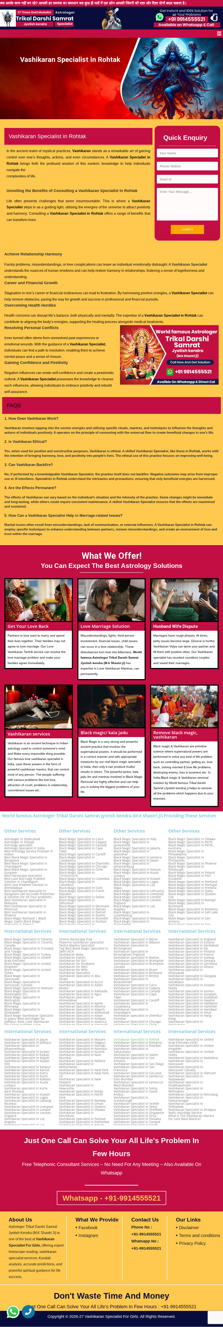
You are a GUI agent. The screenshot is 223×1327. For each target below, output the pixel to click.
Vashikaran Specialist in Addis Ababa (81, 987)
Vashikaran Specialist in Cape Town (135, 996)
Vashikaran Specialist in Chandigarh (131, 1011)
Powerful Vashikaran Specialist (81, 942)
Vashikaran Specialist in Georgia (191, 960)
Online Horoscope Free (75, 939)
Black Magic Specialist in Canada (83, 845)
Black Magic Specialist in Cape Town (81, 850)
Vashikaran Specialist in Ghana (190, 966)
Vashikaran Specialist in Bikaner (137, 942)
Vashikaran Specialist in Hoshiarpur (185, 1023)
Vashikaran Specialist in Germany (192, 963)
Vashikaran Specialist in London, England (27, 1114)
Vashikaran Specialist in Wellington (185, 1090)
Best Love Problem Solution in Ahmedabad (26, 886)
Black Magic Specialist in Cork (80, 887)
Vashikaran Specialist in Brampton (139, 960)
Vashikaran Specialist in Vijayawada (185, 1078)
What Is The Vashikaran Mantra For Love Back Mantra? (191, 1117)
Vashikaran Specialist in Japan (26, 1039)
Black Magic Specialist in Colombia (84, 878)
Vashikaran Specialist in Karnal (26, 1070)
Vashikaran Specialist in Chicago (137, 1021)
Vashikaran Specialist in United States (191, 1053)
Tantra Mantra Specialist (77, 945)
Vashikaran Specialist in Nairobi (82, 1045)
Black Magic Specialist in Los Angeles (134, 908)
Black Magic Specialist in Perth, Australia (190, 847)
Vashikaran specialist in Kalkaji (26, 1054)
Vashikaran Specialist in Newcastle (76, 1087)
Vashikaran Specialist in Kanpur (27, 1067)
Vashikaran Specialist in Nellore (82, 1060)
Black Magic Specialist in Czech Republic (81, 892)
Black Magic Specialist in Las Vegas (134, 886)
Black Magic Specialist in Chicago (83, 866)
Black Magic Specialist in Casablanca (77, 859)
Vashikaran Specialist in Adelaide (83, 991)
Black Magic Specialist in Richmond (186, 905)
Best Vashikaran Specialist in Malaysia (25, 902)
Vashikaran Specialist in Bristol (136, 975)
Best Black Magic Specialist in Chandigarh (25, 865)
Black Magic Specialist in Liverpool (139, 893)
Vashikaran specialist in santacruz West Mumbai (138, 1084)
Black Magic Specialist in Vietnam (28, 988)
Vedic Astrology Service (185, 1112)
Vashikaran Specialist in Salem (136, 1054)
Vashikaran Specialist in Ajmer (81, 1003)
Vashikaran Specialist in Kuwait (27, 1094)
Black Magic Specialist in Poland (191, 872)
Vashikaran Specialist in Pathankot (84, 1121)
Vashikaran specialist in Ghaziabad (185, 971)
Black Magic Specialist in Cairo (81, 839)
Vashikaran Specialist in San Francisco (134, 1068)
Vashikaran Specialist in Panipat (82, 1118)
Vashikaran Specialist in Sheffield (138, 1109)
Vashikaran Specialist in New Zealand (80, 1081)
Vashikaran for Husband (76, 963)
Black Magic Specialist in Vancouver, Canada (22, 983)
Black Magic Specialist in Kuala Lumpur (136, 874)
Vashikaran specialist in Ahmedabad (76, 999)
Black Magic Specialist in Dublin (82, 915)
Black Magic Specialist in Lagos (136, 881)
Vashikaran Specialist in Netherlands (76, 1065)
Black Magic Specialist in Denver (82, 909)
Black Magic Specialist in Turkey (27, 954)
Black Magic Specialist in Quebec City (192, 895)
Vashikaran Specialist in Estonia (191, 942)
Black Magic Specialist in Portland (192, 881)
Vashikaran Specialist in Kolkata (27, 1079)
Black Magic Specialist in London (137, 897)
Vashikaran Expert (72, 957)
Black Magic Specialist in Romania (193, 909)
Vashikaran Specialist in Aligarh (82, 1009)
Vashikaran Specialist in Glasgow (192, 975)
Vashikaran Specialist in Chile (135, 1024)
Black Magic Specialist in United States (27, 971)
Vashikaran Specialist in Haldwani (193, 1003)
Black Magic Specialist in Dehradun (77, 902)
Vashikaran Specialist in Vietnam (192, 1073)
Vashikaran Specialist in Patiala (81, 1125)
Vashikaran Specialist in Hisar (189, 1012)
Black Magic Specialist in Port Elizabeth (189, 877)
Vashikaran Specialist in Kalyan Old (27, 1062)
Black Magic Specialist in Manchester (131, 923)
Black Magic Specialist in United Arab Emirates (27, 959)
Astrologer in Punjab (19, 842)
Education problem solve (22, 1024)
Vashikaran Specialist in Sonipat (137, 1121)
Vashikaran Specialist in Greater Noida (191, 987)
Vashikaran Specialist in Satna (135, 1088)
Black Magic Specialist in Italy (135, 839)
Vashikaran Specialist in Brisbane (138, 972)
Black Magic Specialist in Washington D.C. (22, 993)
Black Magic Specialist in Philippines (186, 859)
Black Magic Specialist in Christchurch (77, 874)
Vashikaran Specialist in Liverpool (28, 1106)
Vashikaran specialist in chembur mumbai (138, 1017)
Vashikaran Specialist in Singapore (139, 1112)
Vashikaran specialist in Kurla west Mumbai (25, 1090)
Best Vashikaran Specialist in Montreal (25, 908)
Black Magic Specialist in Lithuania (139, 890)
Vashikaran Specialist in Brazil (135, 969)
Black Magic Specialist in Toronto (28, 939)
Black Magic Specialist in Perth (190, 842)
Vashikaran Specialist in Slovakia (137, 1118)
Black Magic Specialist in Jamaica (138, 857)
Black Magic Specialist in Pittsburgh (186, 868)
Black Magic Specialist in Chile (81, 869)
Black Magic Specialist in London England (137, 902)
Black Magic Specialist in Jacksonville (131, 844)
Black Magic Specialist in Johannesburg (131, 865)
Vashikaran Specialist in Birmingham (131, 947)
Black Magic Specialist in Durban (83, 921)
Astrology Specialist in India (24, 848)
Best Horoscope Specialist (23, 875)
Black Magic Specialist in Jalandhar (131, 853)
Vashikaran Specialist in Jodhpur (28, 1042)
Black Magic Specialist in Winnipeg (22, 1005)
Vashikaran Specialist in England (192, 939)
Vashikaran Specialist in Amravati (83, 1024)
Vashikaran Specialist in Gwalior (191, 1000)
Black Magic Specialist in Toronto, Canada (28, 944)
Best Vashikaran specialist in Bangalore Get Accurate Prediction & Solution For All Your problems (29, 894)
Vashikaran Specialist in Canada (137, 991)
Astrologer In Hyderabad (22, 839)
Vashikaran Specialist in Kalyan (27, 1057)
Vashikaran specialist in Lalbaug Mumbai (27, 1102)
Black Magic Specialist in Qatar (190, 890)
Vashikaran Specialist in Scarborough (131, 1099)
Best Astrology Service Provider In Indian (28, 853)
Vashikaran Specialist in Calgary (137, 988)
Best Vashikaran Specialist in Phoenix (25, 914)
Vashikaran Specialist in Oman (81, 1103)
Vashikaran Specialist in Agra (80, 994)
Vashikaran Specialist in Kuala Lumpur (26, 1084)
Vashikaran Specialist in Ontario (82, 1106)
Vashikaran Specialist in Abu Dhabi (79, 977)
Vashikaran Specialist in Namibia (83, 1048)
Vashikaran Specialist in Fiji (188, 948)
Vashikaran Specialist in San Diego (139, 1063)
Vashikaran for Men (73, 966)
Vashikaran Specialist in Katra (26, 1073)
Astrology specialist (18, 845)
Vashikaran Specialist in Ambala (82, 1018)
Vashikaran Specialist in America (82, 1021)
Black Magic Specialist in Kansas (137, 869)
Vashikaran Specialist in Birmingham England (131, 953)
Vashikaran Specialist (74, 972)
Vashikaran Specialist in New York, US (84, 1075)
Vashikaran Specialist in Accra (81, 982)
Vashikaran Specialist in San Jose (137, 1073)
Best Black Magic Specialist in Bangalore (25, 859)
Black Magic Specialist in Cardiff (82, 854)
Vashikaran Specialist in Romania (138, 1042)
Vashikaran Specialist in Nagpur (82, 1042)
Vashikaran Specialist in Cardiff (136, 1000)
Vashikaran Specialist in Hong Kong (189, 1017)
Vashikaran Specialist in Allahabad (84, 1012)
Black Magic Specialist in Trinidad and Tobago (28, 950)
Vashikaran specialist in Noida (81, 1091)
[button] (219, 33)
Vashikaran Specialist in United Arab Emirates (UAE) (191, 1041)
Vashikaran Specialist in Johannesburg (21, 1047)
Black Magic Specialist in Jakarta (137, 848)
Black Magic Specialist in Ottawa (191, 839)
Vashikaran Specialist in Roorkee (137, 1045)
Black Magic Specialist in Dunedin (83, 918)
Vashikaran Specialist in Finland (191, 951)
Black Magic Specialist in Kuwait (137, 878)
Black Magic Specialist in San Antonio (189, 920)
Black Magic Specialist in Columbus (77, 883)
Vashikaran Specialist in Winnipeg (193, 1094)
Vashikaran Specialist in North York (81, 1096)
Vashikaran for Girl (72, 960)
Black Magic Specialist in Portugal (192, 884)
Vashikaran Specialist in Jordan (26, 1051)
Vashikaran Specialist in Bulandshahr (131, 980)
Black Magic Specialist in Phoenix (192, 863)
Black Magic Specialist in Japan (136, 860)
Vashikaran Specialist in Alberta (82, 1006)
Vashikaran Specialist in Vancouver (185, 1062)
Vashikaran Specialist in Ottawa (82, 1109)
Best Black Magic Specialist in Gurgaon (25, 871)
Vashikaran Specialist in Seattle (136, 1103)
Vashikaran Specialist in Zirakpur (192, 1109)
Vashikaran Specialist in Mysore (82, 1039)
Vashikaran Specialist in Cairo (135, 985)
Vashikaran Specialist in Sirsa (135, 1115)
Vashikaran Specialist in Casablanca (131, 1005)
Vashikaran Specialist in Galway (191, 957)
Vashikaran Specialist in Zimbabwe (185, 1105)
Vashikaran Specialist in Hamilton (192, 1006)
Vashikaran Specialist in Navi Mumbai (80, 1056)
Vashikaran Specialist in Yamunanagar (185, 1099)
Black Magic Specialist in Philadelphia (186, 853)
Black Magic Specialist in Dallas (82, 897)
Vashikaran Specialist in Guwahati (193, 997)
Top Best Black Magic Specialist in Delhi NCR (83, 950)
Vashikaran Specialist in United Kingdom (191, 1047)
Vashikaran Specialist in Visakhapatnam (185, 1084)
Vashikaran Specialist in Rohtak (136, 1039)
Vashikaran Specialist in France (191, 954)
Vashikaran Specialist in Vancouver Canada (185, 1068)
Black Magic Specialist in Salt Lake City (193, 914)
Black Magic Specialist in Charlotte (84, 863)
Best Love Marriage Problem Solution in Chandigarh (24, 880)
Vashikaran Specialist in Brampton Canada (139, 965)
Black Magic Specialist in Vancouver (22, 977)
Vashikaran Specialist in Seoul (135, 1106)
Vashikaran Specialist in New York (83, 1070)
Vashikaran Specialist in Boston (136, 957)
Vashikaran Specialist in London (27, 1109)
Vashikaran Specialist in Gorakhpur (185, 980)
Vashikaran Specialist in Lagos (26, 1097)
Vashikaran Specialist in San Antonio (134, 1059)
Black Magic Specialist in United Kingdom (27, 965)
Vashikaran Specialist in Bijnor (136, 939)
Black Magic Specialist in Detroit (82, 912)
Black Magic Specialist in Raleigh (192, 900)
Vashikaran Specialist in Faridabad (193, 945)
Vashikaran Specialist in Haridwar (192, 1009)
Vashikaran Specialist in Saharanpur (131, 1050)
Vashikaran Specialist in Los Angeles (24, 1120)
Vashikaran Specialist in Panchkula (76, 1114)
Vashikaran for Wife (73, 969)
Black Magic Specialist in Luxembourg (131, 914)
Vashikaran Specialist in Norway (82, 1100)
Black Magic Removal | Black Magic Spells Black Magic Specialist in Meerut (25, 921)
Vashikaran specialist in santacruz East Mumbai (138, 1078)
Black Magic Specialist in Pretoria (192, 887)
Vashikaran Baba (71, 954)
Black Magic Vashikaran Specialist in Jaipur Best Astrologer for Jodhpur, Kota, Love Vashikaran (28, 1018)
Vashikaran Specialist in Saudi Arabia (135, 1093)
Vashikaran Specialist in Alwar (81, 1015)
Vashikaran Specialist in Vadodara (193, 1057)
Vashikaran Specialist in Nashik (82, 1051)
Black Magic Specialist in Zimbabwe (22, 1011)
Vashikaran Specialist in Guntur (191, 991)
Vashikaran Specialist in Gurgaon (192, 994)
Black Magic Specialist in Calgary (82, 842)
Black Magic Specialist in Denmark (84, 906)
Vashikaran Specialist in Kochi (26, 1076)
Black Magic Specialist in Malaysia (138, 918)
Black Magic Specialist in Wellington (22, 999)
